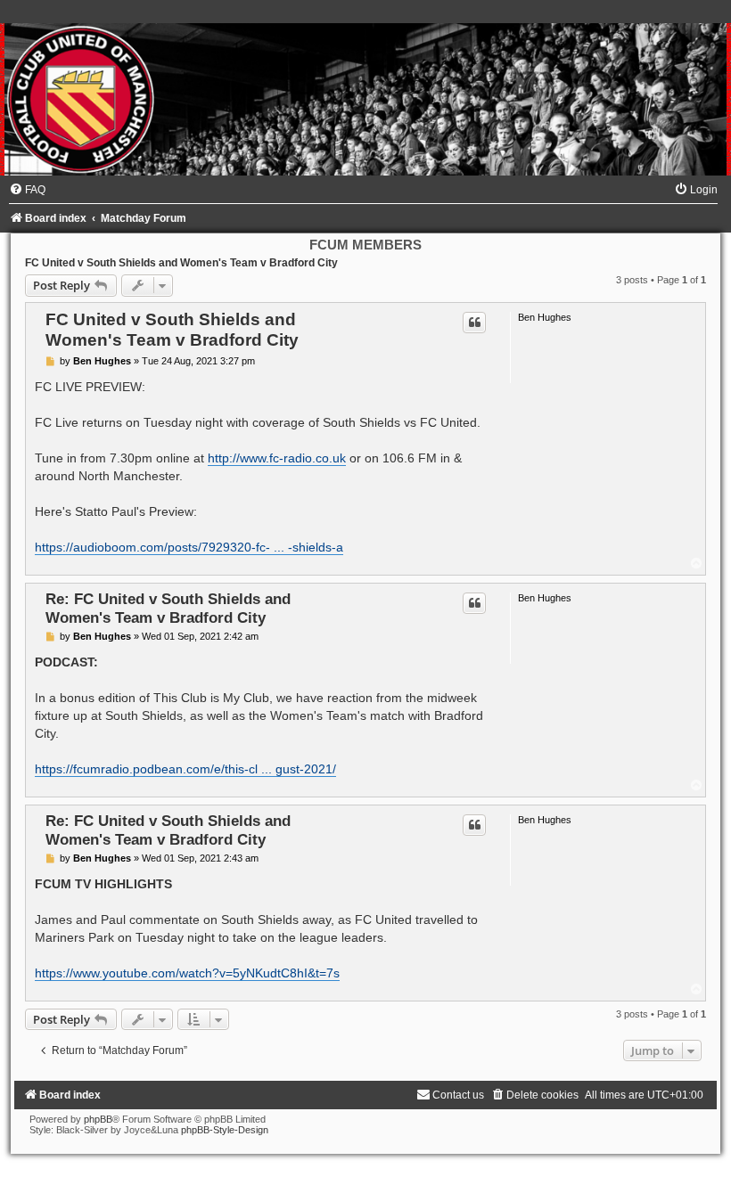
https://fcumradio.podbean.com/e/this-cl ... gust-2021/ (185, 769)
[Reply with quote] (474, 322)
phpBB (98, 1119)
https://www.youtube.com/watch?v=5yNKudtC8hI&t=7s (187, 973)
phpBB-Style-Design (224, 1129)
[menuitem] (27, 190)
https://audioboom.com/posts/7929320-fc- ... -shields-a (189, 547)
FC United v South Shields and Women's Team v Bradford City (181, 263)
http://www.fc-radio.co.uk (277, 458)
